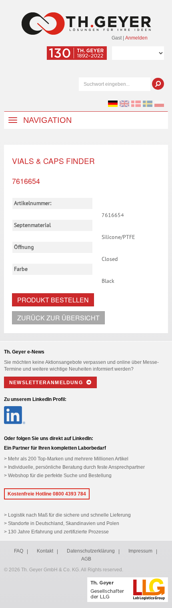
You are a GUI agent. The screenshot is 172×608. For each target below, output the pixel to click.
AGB (86, 559)
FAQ (18, 551)
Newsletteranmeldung (46, 382)
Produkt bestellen (53, 299)
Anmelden (136, 38)
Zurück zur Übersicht (58, 317)
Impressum (140, 551)
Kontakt (45, 551)
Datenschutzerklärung (91, 551)
